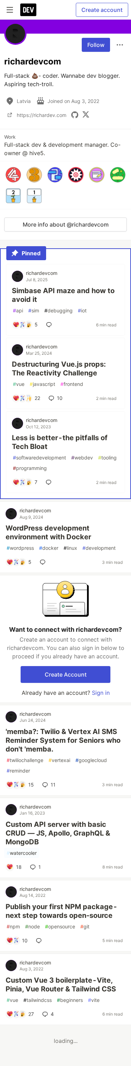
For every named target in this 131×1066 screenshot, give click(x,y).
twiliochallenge (25, 760)
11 (53, 785)
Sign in (101, 692)
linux (70, 548)
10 (60, 398)
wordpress (20, 548)
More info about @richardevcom (66, 224)
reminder (18, 771)
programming (30, 468)
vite (94, 1000)
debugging (58, 310)
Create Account (66, 674)
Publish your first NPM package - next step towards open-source (61, 911)
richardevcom (41, 273)
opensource (60, 926)
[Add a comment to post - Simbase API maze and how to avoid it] (50, 324)
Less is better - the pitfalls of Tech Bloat (60, 442)
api (18, 310)
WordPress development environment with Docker (48, 532)
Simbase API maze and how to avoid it (63, 295)
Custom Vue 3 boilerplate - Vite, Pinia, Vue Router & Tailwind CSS (61, 984)
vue (18, 384)
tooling (107, 458)
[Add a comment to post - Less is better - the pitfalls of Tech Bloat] (50, 482)
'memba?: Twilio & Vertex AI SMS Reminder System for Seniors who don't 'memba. (63, 740)
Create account (102, 9)
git (84, 926)
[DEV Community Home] (28, 10)
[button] (13, 174)
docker (48, 548)
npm (13, 926)
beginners (70, 1000)
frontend (71, 384)
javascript (42, 384)
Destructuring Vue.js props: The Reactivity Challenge (59, 368)
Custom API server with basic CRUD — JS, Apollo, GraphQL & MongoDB (58, 833)
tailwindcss (37, 1000)
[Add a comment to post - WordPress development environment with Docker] (44, 562)
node (32, 926)
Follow (95, 44)
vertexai (59, 760)
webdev (82, 458)
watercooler (22, 853)
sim (33, 310)
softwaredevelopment (39, 458)
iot (82, 310)
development (99, 548)
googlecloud (91, 760)
